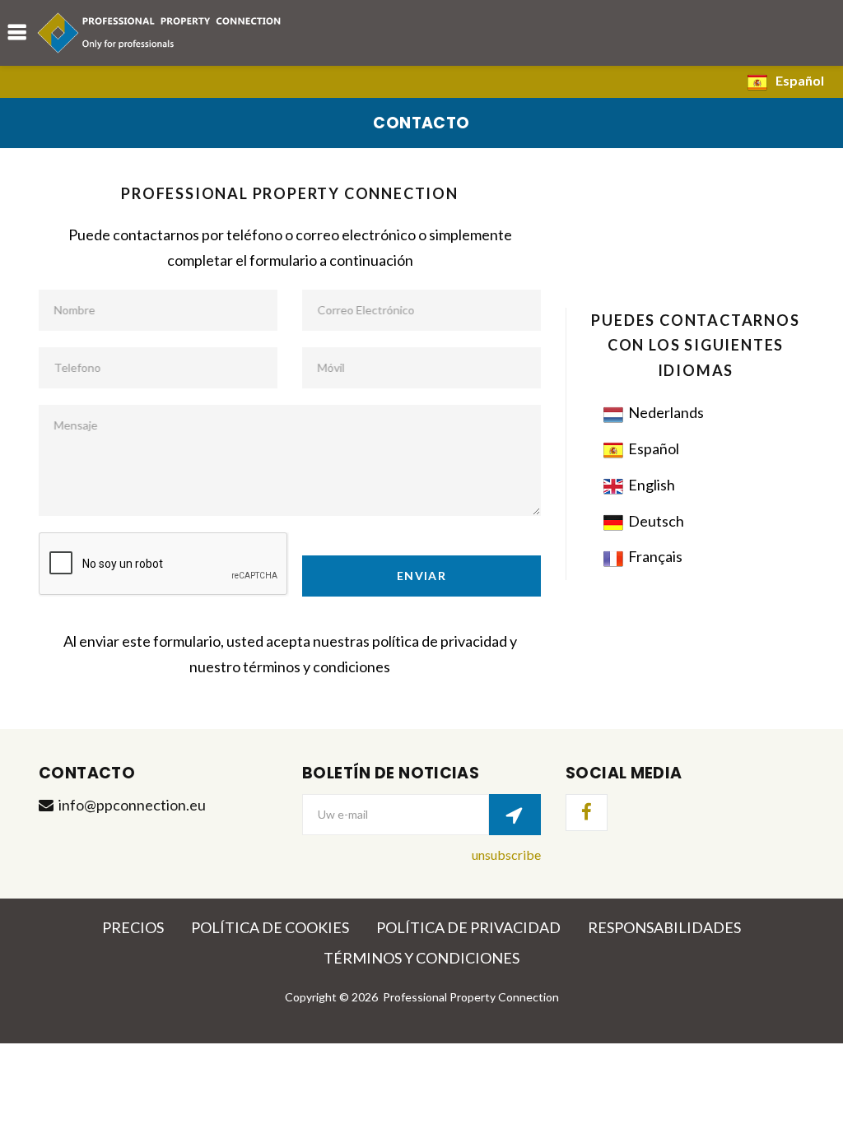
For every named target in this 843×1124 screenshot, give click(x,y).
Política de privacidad (468, 927)
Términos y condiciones (421, 958)
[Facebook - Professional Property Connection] (587, 812)
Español (799, 80)
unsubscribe (506, 854)
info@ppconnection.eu (132, 805)
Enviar (421, 576)
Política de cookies (270, 927)
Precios (133, 927)
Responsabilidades (664, 927)
